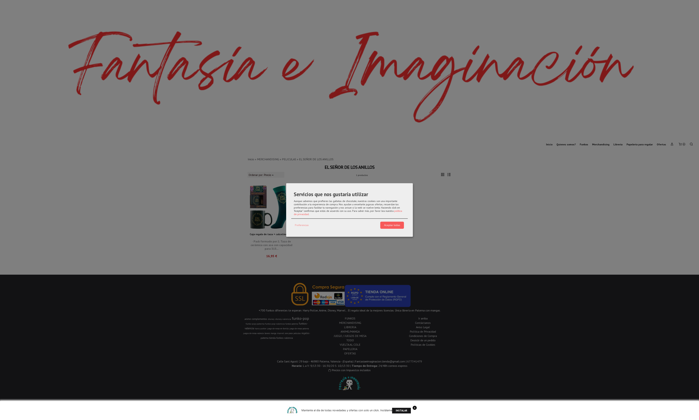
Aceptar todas (392, 225)
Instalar (401, 410)
